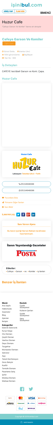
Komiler (32, 271)
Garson (19, 271)
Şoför (4, 375)
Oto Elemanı (7, 334)
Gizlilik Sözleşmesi (24, 314)
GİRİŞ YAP (8, 11)
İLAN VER (20, 11)
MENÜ (47, 12)
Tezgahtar (6, 346)
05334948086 (27, 184)
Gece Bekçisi (7, 362)
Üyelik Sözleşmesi (24, 306)
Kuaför (5, 365)
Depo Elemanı (8, 343)
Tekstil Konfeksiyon (10, 359)
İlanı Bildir (9, 207)
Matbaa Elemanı (8, 381)
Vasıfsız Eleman (8, 340)
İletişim (5, 321)
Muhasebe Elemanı (10, 350)
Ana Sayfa (6, 306)
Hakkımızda (7, 309)
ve (25, 271)
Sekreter (5, 353)
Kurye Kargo (7, 331)
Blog (4, 315)
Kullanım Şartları (26, 310)
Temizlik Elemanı (9, 368)
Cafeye (10, 271)
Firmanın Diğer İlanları (14, 202)
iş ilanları (41, 271)
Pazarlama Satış (8, 372)
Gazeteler (6, 312)
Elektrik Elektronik (9, 328)
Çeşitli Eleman (8, 337)
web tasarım (28, 422)
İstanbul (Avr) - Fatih (31, 174)
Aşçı (4, 356)
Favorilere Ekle (11, 198)
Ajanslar (5, 318)
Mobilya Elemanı (9, 378)
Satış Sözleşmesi (24, 319)
